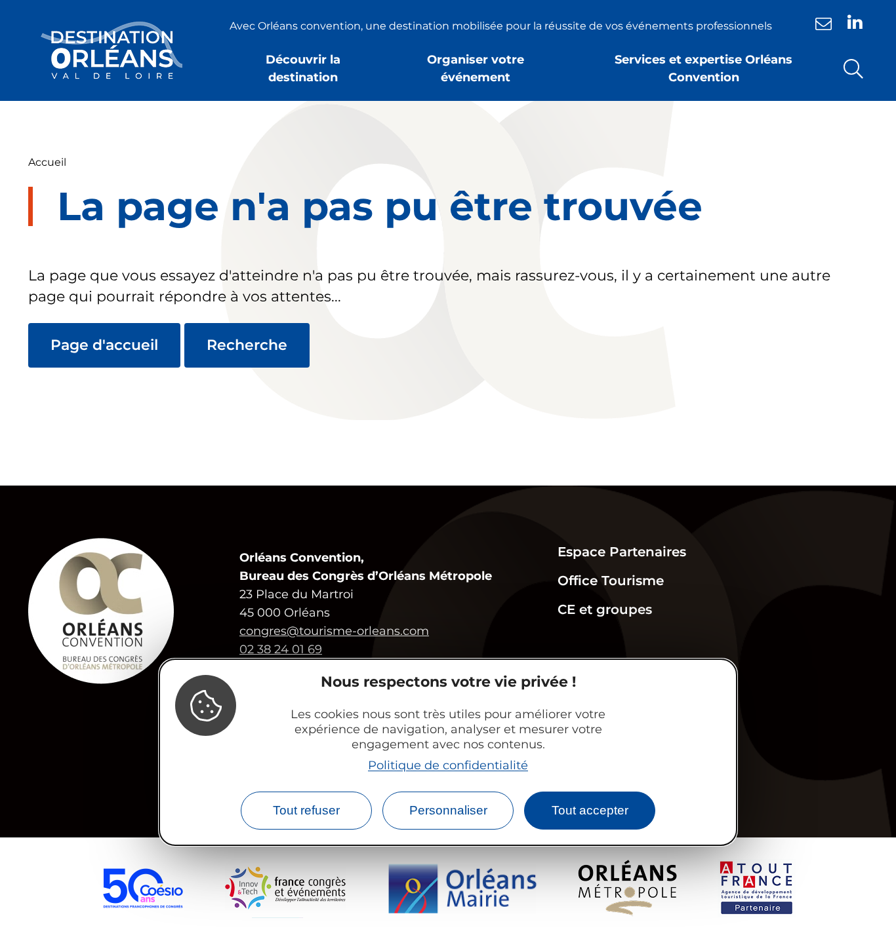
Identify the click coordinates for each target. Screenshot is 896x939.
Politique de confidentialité (448, 764)
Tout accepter (590, 810)
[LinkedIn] (855, 22)
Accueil (47, 162)
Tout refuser (306, 810)
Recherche (247, 345)
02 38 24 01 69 (280, 649)
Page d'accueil (104, 345)
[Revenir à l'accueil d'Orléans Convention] (111, 50)
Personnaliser (448, 810)
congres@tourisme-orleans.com (334, 631)
